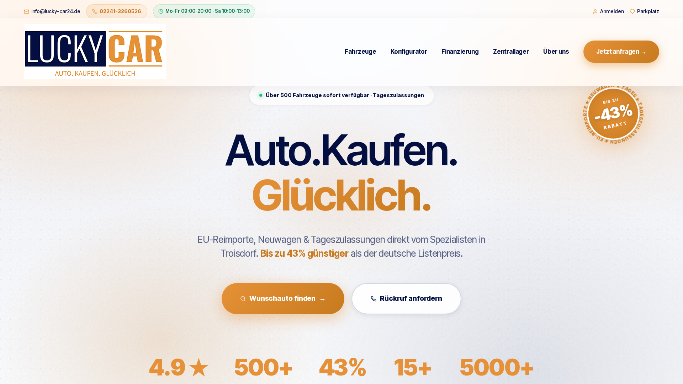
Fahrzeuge (360, 51)
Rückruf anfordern (411, 298)
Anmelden (612, 11)
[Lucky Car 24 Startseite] (95, 51)
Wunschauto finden (287, 298)
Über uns (556, 51)
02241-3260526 (120, 11)
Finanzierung (460, 51)
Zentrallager (511, 51)
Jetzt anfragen (621, 51)
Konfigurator (409, 51)
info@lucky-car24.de (55, 11)
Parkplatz (648, 11)
